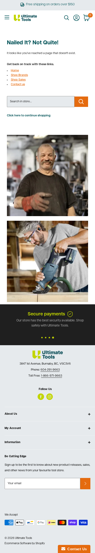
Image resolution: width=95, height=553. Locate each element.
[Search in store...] (81, 102)
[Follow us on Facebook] (41, 396)
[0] (86, 18)
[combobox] (40, 101)
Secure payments (43, 314)
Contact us (18, 84)
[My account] (76, 18)
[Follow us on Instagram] (49, 396)
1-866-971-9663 (51, 375)
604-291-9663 (50, 369)
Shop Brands (19, 75)
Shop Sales (18, 79)
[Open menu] (7, 17)
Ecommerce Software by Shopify (25, 543)
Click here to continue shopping (28, 115)
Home (15, 70)
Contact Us (76, 549)
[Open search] (66, 17)
